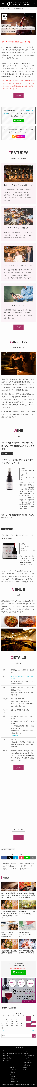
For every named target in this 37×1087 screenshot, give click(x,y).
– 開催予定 (25, 1053)
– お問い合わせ (26, 1065)
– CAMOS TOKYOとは (28, 1055)
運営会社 (5, 1051)
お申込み (18, 95)
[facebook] (14, 1048)
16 (31, 1021)
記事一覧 (12, 1067)
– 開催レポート (13, 1072)
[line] (20, 1048)
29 (26, 1026)
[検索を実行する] (34, 1036)
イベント (25, 1051)
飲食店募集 (6, 1060)
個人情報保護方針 (7, 1058)
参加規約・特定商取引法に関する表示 (12, 1053)
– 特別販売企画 (13, 1079)
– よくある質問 (26, 1060)
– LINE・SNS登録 (27, 1062)
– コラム (12, 1074)
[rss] (23, 1048)
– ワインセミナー (14, 1076)
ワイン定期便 (24, 1067)
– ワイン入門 (13, 1069)
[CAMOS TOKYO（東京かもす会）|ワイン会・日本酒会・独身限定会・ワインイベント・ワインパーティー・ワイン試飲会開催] (18, 3)
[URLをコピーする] (33, 858)
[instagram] (18, 1048)
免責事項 (5, 1055)
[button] (4, 858)
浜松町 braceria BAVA (9, 849)
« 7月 (3, 1030)
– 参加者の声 (26, 1058)
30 (31, 1026)
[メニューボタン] (3, 3)
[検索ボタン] (34, 3)
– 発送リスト (24, 1069)
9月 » (34, 1030)
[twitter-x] (16, 1048)
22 (26, 1024)
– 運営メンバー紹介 (14, 1081)
